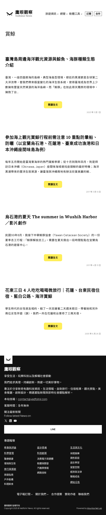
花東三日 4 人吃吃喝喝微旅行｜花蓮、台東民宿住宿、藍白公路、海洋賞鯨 (52, 293)
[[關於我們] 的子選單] (48, 494)
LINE (53, 429)
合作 (98, 13)
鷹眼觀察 (24, 12)
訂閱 (89, 13)
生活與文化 (76, 447)
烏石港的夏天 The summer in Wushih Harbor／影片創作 (51, 220)
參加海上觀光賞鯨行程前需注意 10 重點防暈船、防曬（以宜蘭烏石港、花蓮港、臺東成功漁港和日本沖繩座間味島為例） (52, 143)
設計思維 (42, 447)
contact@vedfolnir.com (32, 399)
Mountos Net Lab (94, 508)
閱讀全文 (55, 105)
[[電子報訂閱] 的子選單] (32, 494)
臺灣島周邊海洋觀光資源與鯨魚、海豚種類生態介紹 (50, 62)
